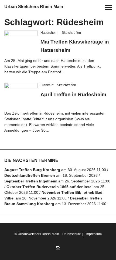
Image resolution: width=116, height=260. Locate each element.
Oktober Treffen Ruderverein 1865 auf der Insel (49, 193)
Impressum (93, 240)
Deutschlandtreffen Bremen (29, 181)
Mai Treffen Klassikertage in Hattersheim (66, 49)
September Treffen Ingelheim (30, 187)
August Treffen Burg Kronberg (32, 176)
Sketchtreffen (71, 33)
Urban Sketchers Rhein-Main (33, 6)
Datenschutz (71, 240)
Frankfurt (46, 91)
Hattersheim (49, 33)
